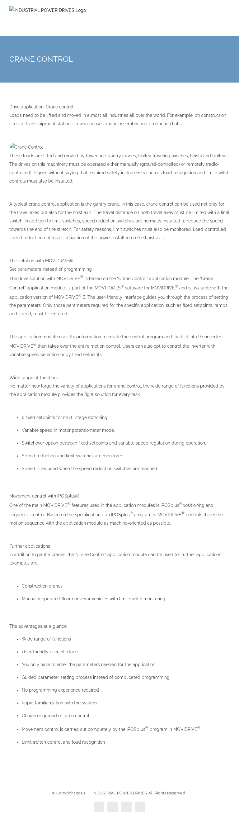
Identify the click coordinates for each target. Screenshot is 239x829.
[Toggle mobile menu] (227, 19)
